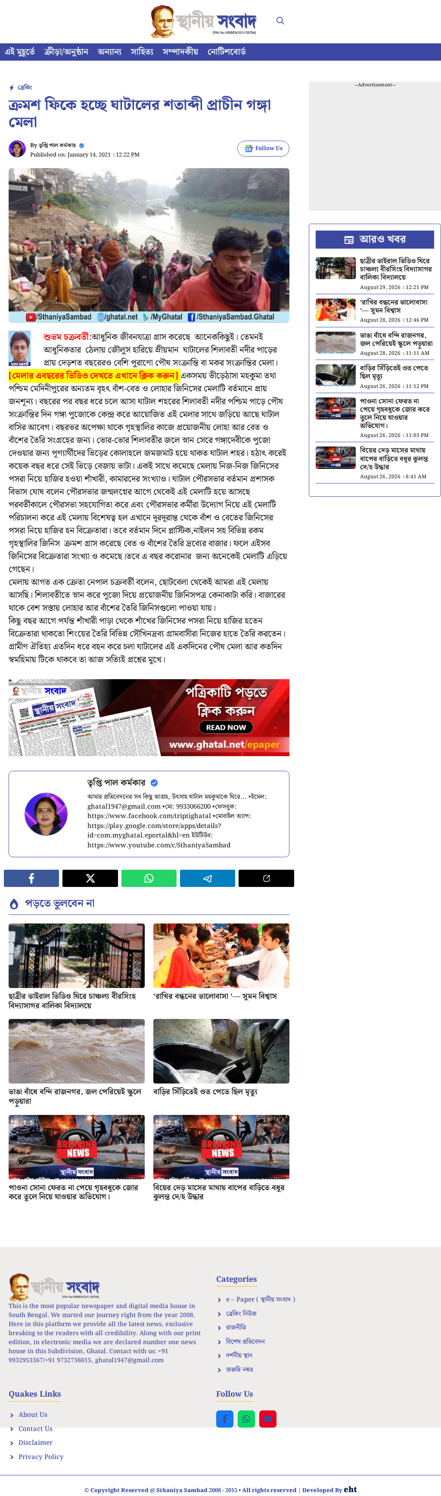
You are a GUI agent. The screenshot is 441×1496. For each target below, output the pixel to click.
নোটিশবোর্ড (227, 52)
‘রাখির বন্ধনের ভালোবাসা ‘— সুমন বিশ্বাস (215, 996)
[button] (280, 21)
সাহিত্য (142, 52)
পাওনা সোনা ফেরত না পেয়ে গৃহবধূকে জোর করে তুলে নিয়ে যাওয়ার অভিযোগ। (73, 1193)
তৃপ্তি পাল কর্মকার (57, 145)
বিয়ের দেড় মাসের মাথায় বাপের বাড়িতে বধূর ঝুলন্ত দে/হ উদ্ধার (219, 1193)
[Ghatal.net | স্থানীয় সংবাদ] (205, 21)
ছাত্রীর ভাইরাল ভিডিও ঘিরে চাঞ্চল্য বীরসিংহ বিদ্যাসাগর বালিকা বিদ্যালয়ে (72, 1001)
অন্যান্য (109, 52)
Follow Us (269, 148)
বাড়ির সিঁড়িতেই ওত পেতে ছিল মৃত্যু (205, 1092)
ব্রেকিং (25, 87)
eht (350, 1490)
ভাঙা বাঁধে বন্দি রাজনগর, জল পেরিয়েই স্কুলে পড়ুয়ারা (75, 1097)
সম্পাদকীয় (180, 52)
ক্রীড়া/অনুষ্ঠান (66, 52)
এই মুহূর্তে (20, 52)
